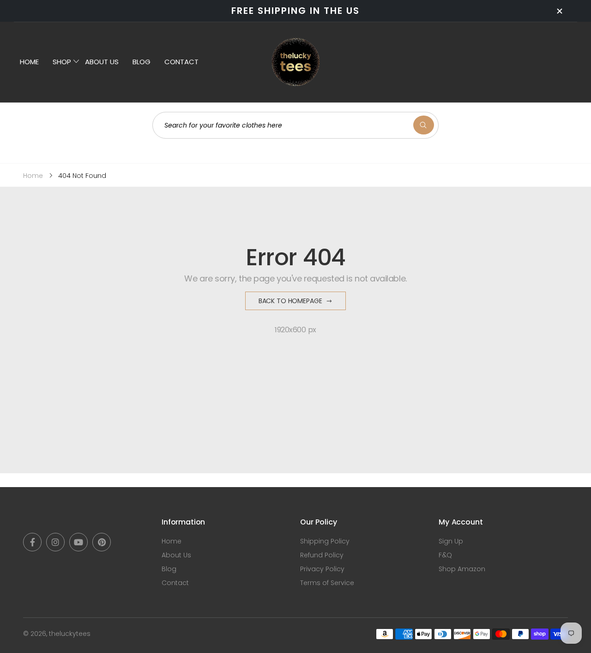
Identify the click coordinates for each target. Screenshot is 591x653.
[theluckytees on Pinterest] (101, 542)
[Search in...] (423, 125)
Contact (175, 582)
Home (171, 541)
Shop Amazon (462, 569)
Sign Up (451, 541)
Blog (169, 569)
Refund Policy (322, 555)
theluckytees (69, 633)
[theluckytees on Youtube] (78, 542)
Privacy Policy (322, 569)
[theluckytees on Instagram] (55, 542)
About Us (176, 555)
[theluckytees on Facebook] (32, 542)
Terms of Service (327, 582)
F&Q (445, 555)
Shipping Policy (325, 541)
